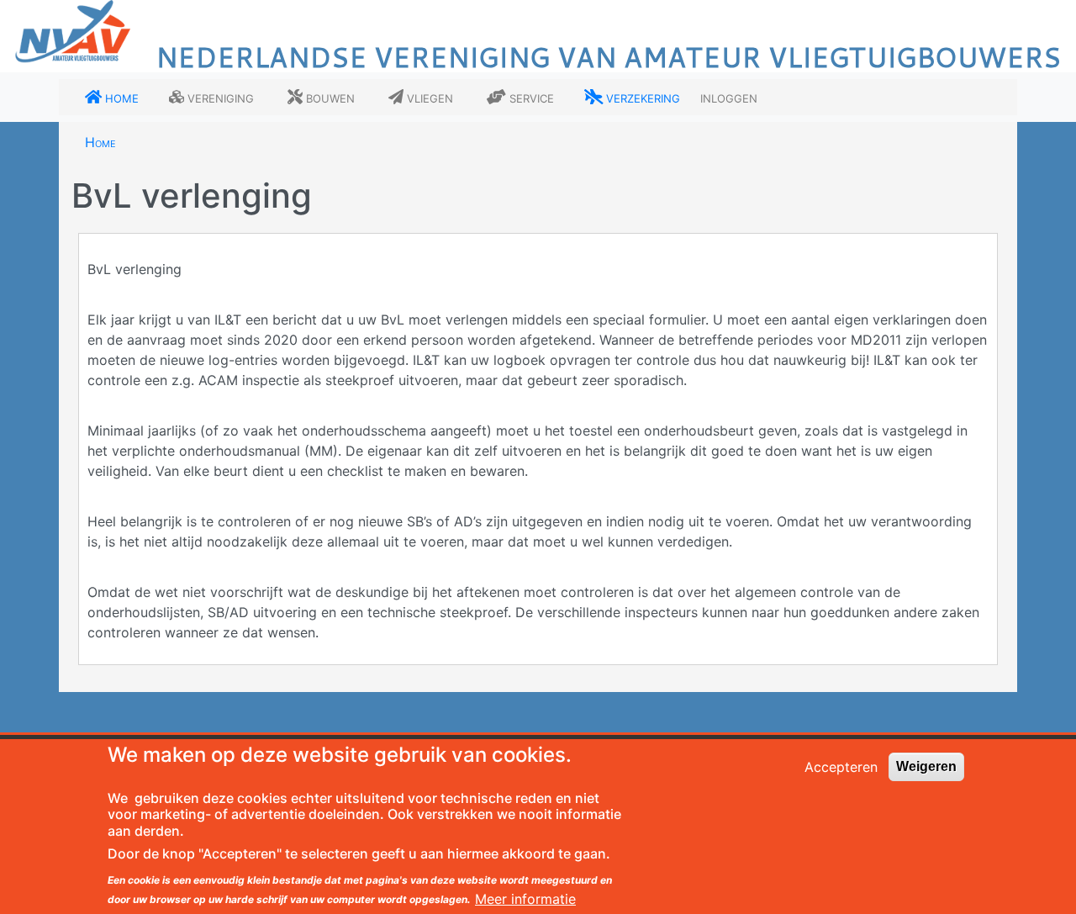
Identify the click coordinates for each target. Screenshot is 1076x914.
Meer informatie (525, 898)
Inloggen (728, 97)
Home (100, 142)
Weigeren (926, 766)
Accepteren (841, 766)
